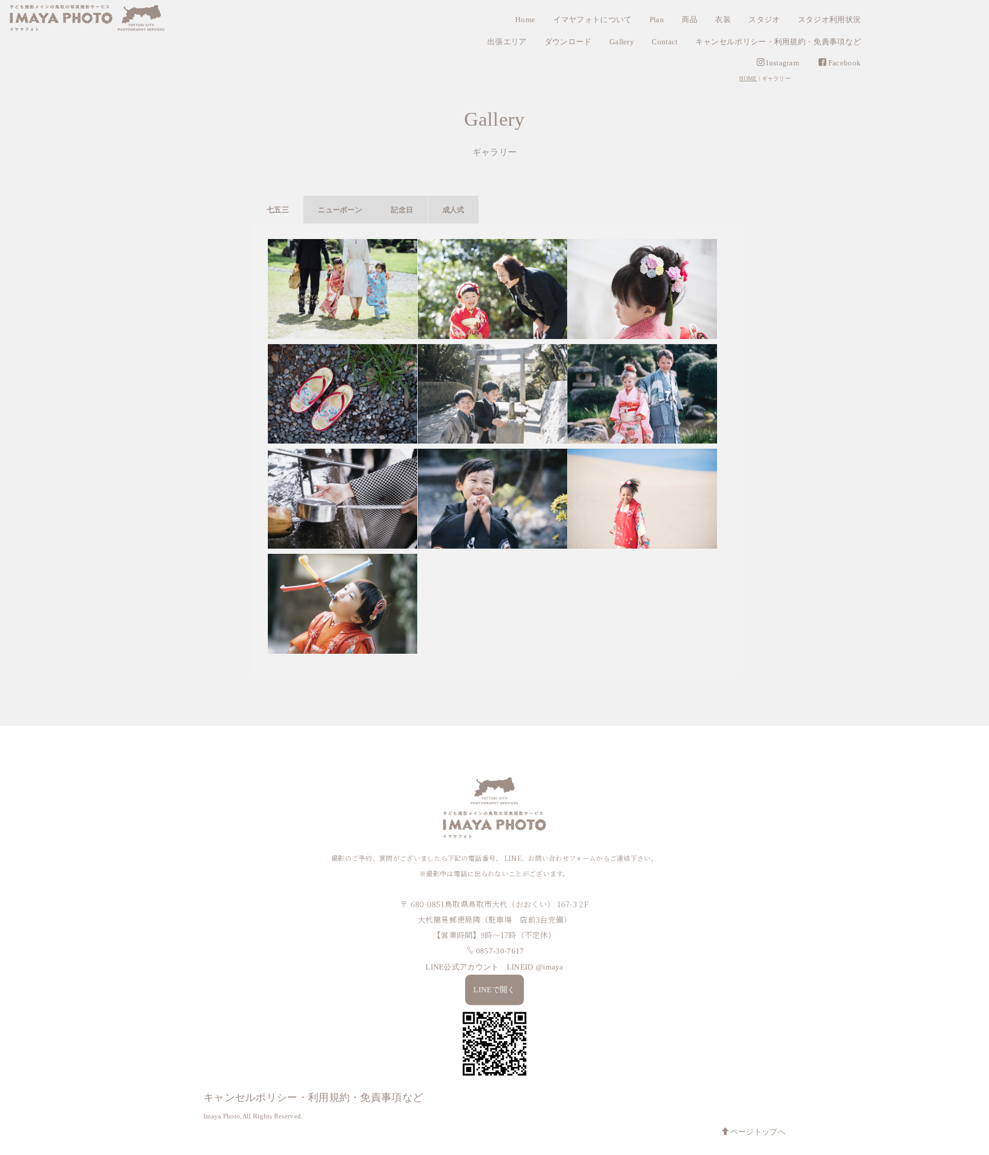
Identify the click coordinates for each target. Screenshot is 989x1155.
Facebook (844, 63)
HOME (748, 78)
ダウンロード (568, 42)
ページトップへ (758, 1132)
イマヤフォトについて (592, 19)
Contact (664, 42)
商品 (689, 19)
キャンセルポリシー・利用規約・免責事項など (778, 42)
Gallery (621, 42)
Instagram (782, 63)
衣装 (723, 19)
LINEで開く (494, 990)
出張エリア (507, 42)
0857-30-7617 (500, 951)
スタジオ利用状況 (829, 19)
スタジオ (764, 19)
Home (525, 19)
